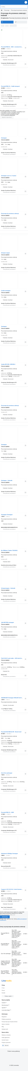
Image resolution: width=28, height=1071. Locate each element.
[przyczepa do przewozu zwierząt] (14, 396)
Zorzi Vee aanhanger (6, 773)
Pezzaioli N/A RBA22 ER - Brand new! (11, 731)
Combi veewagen (5, 290)
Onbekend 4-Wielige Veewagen (9, 853)
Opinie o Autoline (5, 1024)
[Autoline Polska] (9, 2)
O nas (3, 987)
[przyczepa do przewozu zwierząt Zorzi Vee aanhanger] (14, 763)
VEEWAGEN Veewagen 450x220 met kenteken (13, 697)
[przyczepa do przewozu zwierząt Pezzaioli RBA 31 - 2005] (14, 803)
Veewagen (4, 138)
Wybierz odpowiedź (7, 117)
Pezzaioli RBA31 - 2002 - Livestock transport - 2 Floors (5, 972)
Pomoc (3, 990)
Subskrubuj (5, 916)
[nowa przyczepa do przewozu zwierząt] (14, 204)
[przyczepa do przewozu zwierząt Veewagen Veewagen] (14, 505)
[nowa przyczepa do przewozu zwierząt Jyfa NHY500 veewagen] (14, 613)
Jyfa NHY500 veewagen (7, 622)
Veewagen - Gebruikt (6, 480)
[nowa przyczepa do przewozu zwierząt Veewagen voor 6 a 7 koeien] (14, 166)
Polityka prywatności (6, 1019)
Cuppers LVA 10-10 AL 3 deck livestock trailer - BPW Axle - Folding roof (5, 962)
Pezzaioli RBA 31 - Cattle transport (10, 86)
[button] (26, 2)
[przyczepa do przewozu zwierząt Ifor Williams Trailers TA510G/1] (14, 541)
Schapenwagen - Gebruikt (8, 588)
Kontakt (3, 992)
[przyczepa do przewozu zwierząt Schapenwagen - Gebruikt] (14, 578)
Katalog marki (5, 1029)
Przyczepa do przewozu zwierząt (10, 213)
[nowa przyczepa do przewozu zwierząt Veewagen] (14, 128)
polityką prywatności (22, 918)
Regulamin (4, 1016)
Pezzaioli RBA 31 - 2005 (7, 812)
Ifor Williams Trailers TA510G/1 (9, 550)
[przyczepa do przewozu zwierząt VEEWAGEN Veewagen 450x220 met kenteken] (14, 688)
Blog (3, 1026)
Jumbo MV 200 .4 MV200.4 (8, 364)
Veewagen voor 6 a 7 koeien (8, 175)
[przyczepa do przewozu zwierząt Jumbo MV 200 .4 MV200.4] (14, 355)
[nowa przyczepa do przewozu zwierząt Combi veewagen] (14, 281)
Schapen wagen (5, 252)
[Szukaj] (25, 6)
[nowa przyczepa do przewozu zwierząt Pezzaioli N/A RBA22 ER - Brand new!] (14, 722)
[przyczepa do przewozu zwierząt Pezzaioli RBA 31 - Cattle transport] (14, 77)
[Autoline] (2, 10)
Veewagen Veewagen (7, 514)
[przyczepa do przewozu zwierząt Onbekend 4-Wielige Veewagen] (14, 844)
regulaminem (3, 920)
